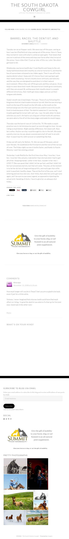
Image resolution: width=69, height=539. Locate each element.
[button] (15, 466)
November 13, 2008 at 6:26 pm (25, 285)
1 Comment (44, 43)
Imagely (50, 536)
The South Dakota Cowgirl (34, 7)
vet (45, 205)
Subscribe (9, 406)
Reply (9, 313)
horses (41, 205)
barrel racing (34, 205)
